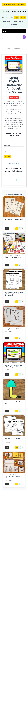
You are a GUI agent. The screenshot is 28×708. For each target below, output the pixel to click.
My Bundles (14, 24)
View (7, 228)
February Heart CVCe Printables (14, 219)
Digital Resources (8, 177)
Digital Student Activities (10, 180)
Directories (6, 21)
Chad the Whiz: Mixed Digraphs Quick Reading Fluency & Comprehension (14, 294)
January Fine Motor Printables (13, 329)
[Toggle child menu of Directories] (11, 21)
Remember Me (9, 152)
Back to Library (14, 97)
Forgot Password (14, 163)
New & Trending (18, 21)
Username (7, 139)
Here (20, 171)
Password (7, 145)
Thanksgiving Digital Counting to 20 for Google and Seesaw (13, 366)
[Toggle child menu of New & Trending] (24, 21)
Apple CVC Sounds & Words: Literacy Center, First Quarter (13, 256)
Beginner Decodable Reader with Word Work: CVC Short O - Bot (13, 476)
